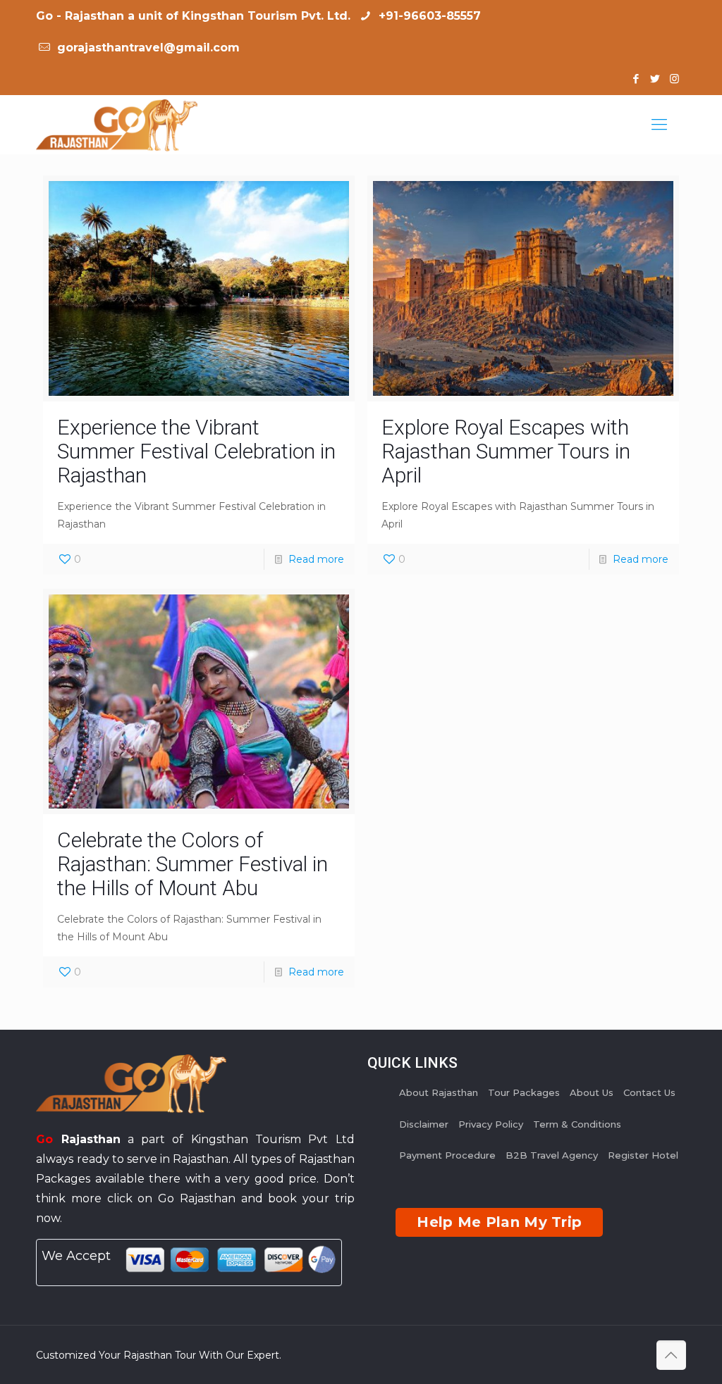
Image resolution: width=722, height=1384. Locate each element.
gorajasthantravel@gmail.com (147, 47)
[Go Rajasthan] (116, 124)
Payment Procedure (447, 1155)
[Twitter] (655, 78)
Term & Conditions (577, 1124)
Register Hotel (643, 1155)
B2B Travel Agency (552, 1155)
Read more (316, 559)
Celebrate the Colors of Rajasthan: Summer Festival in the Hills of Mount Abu (192, 864)
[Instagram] (674, 78)
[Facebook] (636, 78)
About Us (591, 1092)
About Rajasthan (438, 1092)
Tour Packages (524, 1092)
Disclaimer (423, 1124)
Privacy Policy (490, 1124)
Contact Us (649, 1092)
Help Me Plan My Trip (499, 1222)
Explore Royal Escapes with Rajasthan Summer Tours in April (505, 451)
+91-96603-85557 (428, 16)
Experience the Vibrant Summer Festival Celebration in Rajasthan (196, 451)
